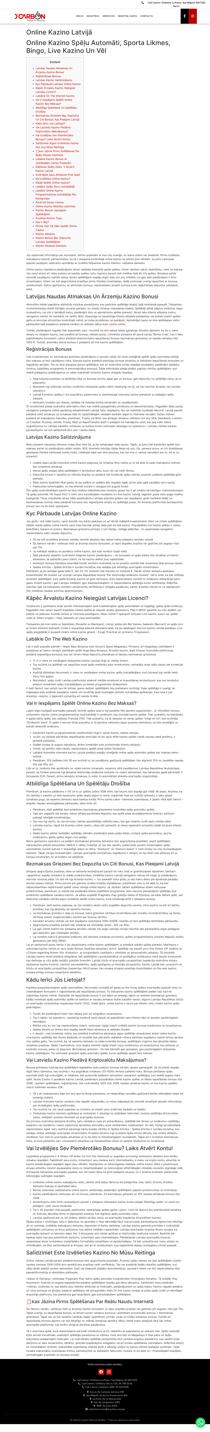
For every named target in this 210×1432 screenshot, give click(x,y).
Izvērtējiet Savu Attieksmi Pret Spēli (58, 174)
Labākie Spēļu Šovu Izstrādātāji (55, 186)
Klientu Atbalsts (45, 234)
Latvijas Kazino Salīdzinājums (54, 80)
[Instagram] (192, 16)
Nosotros (93, 16)
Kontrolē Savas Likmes (50, 202)
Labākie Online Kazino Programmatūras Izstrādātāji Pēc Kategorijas (56, 194)
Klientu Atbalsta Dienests (51, 245)
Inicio (80, 16)
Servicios (109, 16)
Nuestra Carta (127, 16)
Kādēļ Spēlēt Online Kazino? (53, 182)
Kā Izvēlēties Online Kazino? (53, 178)
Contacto (146, 16)
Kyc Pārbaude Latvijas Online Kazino (58, 84)
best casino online (114, 324)
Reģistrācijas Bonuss (48, 76)
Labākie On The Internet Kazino (55, 95)
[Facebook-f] (184, 16)
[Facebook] (101, 1372)
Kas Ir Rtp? (42, 222)
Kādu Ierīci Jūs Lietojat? (50, 123)
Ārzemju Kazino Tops (49, 218)
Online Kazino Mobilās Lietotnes (55, 206)
